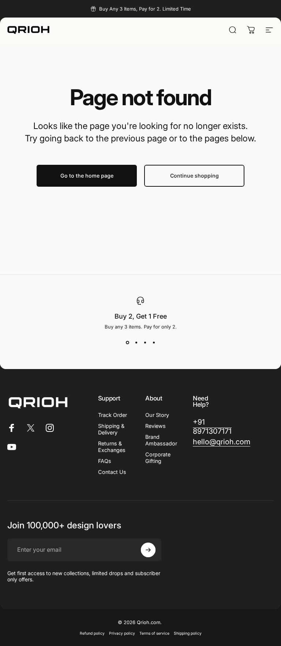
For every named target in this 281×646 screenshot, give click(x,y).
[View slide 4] (153, 342)
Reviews (155, 426)
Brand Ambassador (161, 440)
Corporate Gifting (158, 457)
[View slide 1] (127, 342)
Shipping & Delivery (111, 429)
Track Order (112, 415)
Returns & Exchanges (111, 446)
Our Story (157, 415)
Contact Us (112, 472)
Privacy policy (122, 633)
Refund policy (92, 633)
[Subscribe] (148, 550)
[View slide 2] (136, 342)
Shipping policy (188, 633)
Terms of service (154, 633)
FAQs (104, 461)
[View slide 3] (144, 342)
